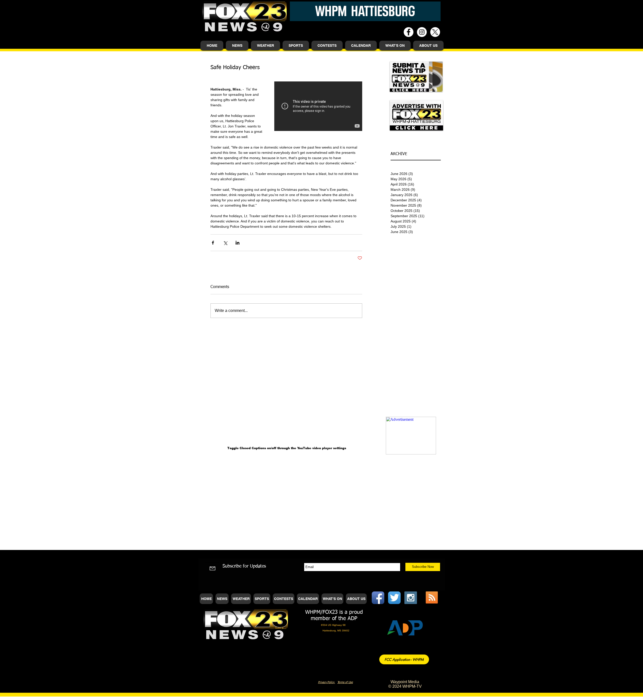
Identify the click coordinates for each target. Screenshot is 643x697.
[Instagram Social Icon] (410, 597)
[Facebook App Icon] (378, 597)
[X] (435, 32)
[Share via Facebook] (212, 242)
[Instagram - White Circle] (422, 32)
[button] (237, 46)
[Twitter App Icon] (394, 597)
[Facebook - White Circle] (408, 32)
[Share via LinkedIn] (237, 242)
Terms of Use (345, 682)
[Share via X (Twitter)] (225, 242)
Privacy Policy (326, 682)
